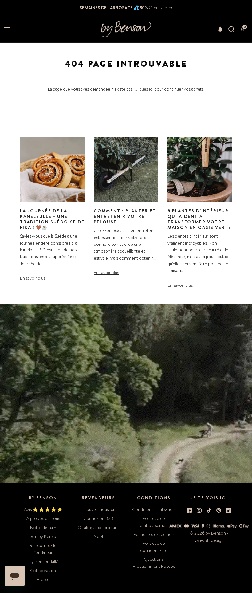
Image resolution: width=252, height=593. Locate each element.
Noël (98, 536)
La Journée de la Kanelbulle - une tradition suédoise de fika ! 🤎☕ (52, 219)
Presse (43, 579)
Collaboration (43, 570)
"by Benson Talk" (43, 561)
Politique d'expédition (153, 534)
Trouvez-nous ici (98, 509)
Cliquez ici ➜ (160, 8)
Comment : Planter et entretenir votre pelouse (125, 216)
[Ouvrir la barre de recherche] (231, 29)
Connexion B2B (98, 518)
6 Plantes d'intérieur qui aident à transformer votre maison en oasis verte (199, 219)
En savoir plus (32, 278)
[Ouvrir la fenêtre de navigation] (7, 29)
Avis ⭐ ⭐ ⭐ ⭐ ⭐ (43, 509)
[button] (220, 29)
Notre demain (43, 527)
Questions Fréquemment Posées (154, 562)
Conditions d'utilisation (153, 509)
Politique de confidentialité (153, 546)
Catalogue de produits (98, 527)
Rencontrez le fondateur (43, 548)
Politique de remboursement (153, 521)
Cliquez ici (143, 89)
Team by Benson (43, 536)
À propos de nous (43, 518)
